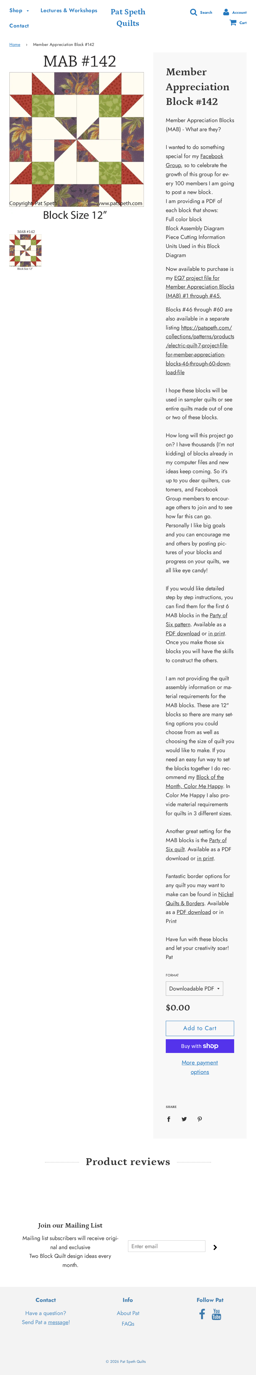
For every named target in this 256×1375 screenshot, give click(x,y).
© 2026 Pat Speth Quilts (126, 1361)
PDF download (183, 633)
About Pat (128, 1313)
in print (216, 633)
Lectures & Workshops (69, 10)
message (58, 1322)
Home (14, 44)
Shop (16, 10)
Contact (19, 25)
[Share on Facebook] (171, 1118)
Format (172, 975)
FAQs (128, 1324)
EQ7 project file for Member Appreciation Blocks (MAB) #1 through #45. (200, 287)
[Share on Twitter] (184, 1118)
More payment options (200, 1067)
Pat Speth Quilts (128, 17)
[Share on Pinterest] (200, 1118)
